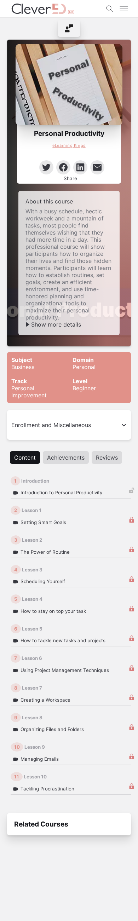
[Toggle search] (110, 9)
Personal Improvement (29, 388)
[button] (69, 84)
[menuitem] (69, 28)
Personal (84, 363)
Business (22, 363)
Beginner (84, 385)
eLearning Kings (68, 145)
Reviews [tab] (107, 457)
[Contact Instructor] (69, 28)
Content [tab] (25, 457)
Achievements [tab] (66, 457)
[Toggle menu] (124, 9)
